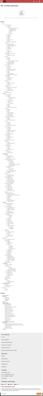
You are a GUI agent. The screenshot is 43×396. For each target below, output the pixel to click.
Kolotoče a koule (10, 222)
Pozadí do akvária (10, 182)
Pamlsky (8, 27)
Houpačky (11, 246)
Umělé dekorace (10, 178)
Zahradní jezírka (6, 283)
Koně (4, 287)
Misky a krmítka (8, 278)
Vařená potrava (10, 39)
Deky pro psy (9, 85)
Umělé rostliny (9, 179)
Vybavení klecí (7, 213)
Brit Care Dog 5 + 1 (8, 305)
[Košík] (39, 1)
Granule (8, 26)
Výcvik (6, 91)
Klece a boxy (9, 204)
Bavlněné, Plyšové (10, 43)
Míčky (8, 52)
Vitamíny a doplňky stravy (12, 41)
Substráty (9, 185)
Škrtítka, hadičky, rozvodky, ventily (13, 194)
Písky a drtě (9, 184)
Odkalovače (9, 197)
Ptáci (4, 238)
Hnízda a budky (10, 250)
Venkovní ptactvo (8, 262)
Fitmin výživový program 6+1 (10, 316)
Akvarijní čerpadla (10, 171)
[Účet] (33, 1)
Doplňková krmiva (10, 175)
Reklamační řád (8, 327)
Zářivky (11, 169)
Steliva (8, 147)
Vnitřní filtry (12, 161)
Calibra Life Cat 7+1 (8, 308)
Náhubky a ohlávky (10, 63)
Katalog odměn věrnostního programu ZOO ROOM (14, 324)
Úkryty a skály (9, 274)
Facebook (4, 378)
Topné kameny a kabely (11, 270)
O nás (4, 301)
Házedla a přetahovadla (11, 45)
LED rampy (12, 168)
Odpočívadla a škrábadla (9, 140)
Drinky (8, 105)
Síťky (8, 198)
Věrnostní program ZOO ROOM (10, 307)
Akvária (6, 154)
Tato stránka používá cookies (8, 386)
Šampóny (9, 78)
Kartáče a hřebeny (10, 70)
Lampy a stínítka (12, 268)
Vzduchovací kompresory (11, 170)
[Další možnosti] (42, 1)
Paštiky (8, 38)
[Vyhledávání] (36, 1)
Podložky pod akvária (11, 200)
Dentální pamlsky (13, 30)
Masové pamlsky (13, 29)
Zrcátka (11, 245)
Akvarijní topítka (10, 166)
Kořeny (8, 276)
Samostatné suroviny (11, 258)
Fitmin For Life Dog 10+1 (9, 314)
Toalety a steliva (8, 145)
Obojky (8, 59)
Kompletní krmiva (10, 174)
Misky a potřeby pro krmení (10, 53)
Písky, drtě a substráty (9, 183)
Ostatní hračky (9, 115)
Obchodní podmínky (8, 328)
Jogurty (8, 40)
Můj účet (4, 296)
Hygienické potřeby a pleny (12, 74)
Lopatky (8, 148)
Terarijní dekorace (8, 271)
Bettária (8, 157)
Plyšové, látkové (10, 112)
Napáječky (9, 218)
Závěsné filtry (12, 163)
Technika (6, 265)
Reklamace (7, 299)
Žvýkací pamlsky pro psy (14, 28)
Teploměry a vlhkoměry (11, 269)
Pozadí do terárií (10, 275)
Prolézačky (9, 220)
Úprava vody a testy (8, 186)
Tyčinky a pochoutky (11, 209)
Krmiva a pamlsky (8, 25)
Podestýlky (11, 227)
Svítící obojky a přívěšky (14, 60)
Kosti (10, 32)
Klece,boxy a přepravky (9, 203)
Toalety (8, 146)
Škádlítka (8, 109)
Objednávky (7, 298)
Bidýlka (8, 241)
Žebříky (11, 247)
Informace (5, 322)
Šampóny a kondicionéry (11, 69)
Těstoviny (9, 36)
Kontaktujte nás (6, 372)
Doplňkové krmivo (10, 208)
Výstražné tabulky (8, 92)
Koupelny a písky (10, 223)
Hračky (6, 42)
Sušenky (11, 31)
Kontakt (4, 329)
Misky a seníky (9, 215)
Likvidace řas (9, 189)
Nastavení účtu (6, 361)
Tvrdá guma (9, 48)
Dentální (8, 47)
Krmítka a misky (10, 242)
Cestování (7, 86)
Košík (3, 356)
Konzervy (9, 34)
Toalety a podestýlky (11, 225)
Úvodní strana (5, 295)
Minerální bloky (10, 211)
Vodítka (8, 57)
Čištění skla (9, 199)
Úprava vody (9, 187)
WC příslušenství (10, 149)
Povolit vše (39, 393)
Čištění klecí (12, 228)
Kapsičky (8, 35)
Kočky (4, 93)
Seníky (11, 217)
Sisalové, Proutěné (10, 113)
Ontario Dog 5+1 (8, 319)
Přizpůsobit (4, 393)
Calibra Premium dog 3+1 (9, 310)
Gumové (8, 49)
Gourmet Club (7, 317)
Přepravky (9, 88)
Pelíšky (6, 80)
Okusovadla (9, 221)
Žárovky (11, 267)
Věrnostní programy (7, 303)
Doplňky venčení (10, 64)
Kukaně (8, 84)
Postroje (8, 58)
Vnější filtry (11, 162)
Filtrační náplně (12, 165)
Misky (8, 54)
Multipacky (11, 101)
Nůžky (8, 71)
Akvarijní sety (9, 155)
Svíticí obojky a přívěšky (11, 125)
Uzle (8, 50)
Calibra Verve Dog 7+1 (9, 311)
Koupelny (9, 251)
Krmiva (6, 173)
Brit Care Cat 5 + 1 (8, 304)
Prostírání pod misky (11, 55)
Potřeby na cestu (10, 90)
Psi (3, 23)
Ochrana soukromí (8, 325)
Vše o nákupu (5, 302)
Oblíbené (6, 300)
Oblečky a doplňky (10, 61)
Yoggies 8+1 (7, 320)
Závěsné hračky (12, 248)
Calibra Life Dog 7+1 (8, 309)
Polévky (8, 104)
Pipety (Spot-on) (10, 77)
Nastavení (7, 297)
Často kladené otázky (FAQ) (8, 321)
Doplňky (8, 254)
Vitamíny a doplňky (10, 212)
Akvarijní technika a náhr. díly (10, 159)
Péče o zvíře (7, 65)
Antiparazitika (7, 75)
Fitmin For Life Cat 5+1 (9, 313)
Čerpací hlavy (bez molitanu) (15, 164)
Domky (8, 219)
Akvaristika (5, 153)
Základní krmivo (10, 256)
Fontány (8, 118)
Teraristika (5, 263)
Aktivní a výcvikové (10, 46)
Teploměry (9, 195)
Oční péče (9, 67)
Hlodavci (4, 202)
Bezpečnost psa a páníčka (12, 87)
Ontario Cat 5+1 (8, 318)
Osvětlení (9, 167)
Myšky (8, 110)
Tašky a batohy (10, 89)
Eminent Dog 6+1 (8, 312)
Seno (8, 210)
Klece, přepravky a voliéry (9, 239)
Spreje (8, 139)
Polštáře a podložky (11, 83)
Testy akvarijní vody (10, 190)
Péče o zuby (9, 236)
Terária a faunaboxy (8, 264)
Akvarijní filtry (9, 160)
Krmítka (8, 172)
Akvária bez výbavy (10, 156)
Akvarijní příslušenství (9, 192)
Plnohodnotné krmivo (11, 207)
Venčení (6, 56)
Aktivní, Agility (9, 114)
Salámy (8, 37)
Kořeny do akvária (10, 180)
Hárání (8, 72)
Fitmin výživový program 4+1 (10, 315)
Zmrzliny (11, 33)
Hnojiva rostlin (9, 188)
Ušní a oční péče (10, 235)
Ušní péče (9, 68)
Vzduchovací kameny (11, 193)
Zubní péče (9, 66)
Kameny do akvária (10, 181)
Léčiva (6, 191)
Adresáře (9, 124)
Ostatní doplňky (10, 73)
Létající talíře (9, 51)
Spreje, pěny (9, 79)
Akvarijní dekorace (8, 177)
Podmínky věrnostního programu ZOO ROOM (13, 323)
